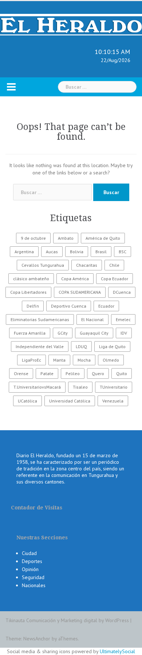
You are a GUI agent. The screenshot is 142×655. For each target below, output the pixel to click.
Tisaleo (80, 387)
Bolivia (76, 251)
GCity (63, 333)
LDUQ (81, 346)
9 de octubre (33, 238)
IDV (124, 333)
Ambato (66, 238)
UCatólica (27, 401)
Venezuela (112, 401)
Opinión (30, 569)
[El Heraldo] (71, 24)
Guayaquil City (94, 333)
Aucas (52, 251)
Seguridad (33, 577)
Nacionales (34, 585)
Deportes (32, 561)
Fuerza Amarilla (30, 333)
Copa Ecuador (114, 278)
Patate (47, 373)
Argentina (24, 251)
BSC (122, 251)
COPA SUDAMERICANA (80, 292)
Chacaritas (86, 265)
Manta (59, 360)
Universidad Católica (69, 401)
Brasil (101, 251)
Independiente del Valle (40, 346)
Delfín (33, 306)
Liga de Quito (112, 346)
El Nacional (92, 319)
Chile (114, 265)
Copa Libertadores (28, 292)
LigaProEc (31, 360)
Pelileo (73, 373)
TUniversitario (113, 387)
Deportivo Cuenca (68, 306)
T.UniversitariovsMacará (37, 387)
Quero (98, 373)
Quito (121, 373)
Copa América (75, 278)
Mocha (84, 360)
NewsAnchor (36, 638)
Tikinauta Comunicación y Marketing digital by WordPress (67, 620)
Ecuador (106, 306)
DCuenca (122, 292)
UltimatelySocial (117, 651)
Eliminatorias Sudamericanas (40, 319)
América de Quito (103, 238)
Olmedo (111, 360)
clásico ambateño (31, 278)
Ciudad (29, 553)
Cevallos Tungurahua (42, 265)
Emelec (123, 319)
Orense (21, 373)
